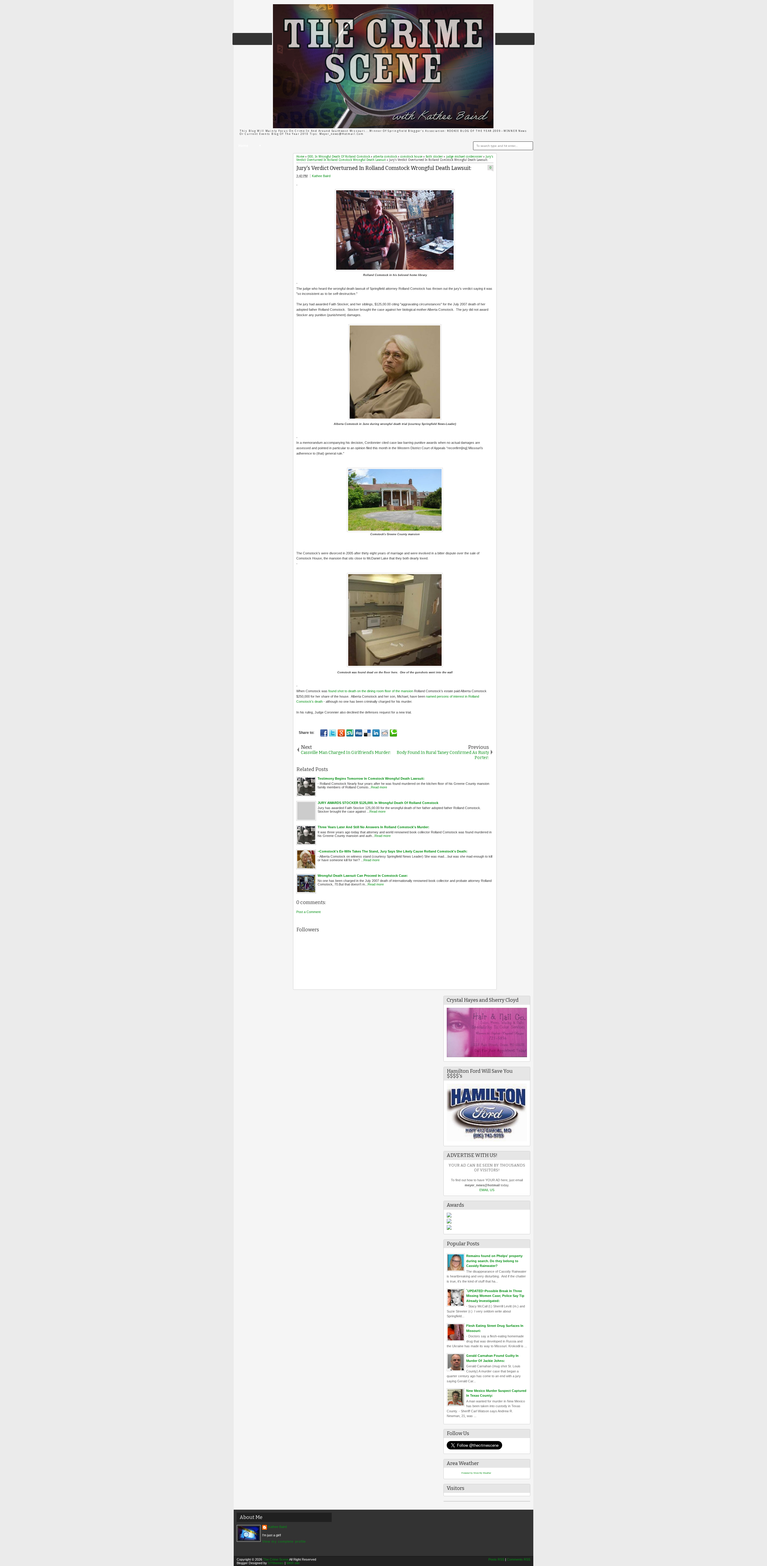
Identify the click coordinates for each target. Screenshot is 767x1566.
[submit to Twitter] (332, 733)
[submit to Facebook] (323, 733)
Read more (379, 787)
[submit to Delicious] (367, 733)
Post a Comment (308, 912)
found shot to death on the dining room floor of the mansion (370, 691)
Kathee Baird (321, 176)
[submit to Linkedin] (376, 733)
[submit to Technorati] (393, 733)
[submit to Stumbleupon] (350, 733)
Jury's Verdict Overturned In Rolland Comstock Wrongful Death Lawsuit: (383, 168)
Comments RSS (518, 1559)
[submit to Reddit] (384, 733)
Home (243, 146)
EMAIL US (486, 1190)
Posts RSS (496, 1559)
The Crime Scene (276, 1559)
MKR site (293, 1563)
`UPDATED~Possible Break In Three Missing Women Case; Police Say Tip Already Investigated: (495, 1296)
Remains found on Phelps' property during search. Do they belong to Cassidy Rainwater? (494, 1261)
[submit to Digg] (358, 733)
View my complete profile (284, 1541)
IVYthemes (276, 1563)
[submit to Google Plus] (341, 733)
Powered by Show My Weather (476, 1473)
